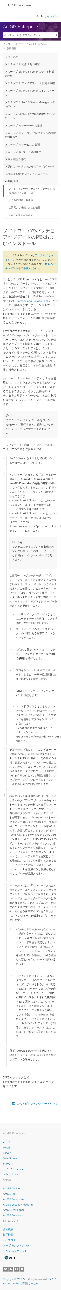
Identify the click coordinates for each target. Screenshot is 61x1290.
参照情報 (11, 48)
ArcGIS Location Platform (18, 1204)
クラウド (8, 1163)
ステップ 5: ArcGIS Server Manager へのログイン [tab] (30, 104)
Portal (6, 1147)
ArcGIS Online (11, 1188)
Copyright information (21, 214)
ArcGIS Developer (13, 1209)
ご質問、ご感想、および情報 (24, 207)
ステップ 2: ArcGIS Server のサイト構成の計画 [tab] (29, 73)
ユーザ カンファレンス (16, 1245)
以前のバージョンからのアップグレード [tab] (30, 166)
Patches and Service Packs (33, 300)
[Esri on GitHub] (16, 1269)
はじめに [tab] (12, 57)
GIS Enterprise (19, 5)
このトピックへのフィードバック (37, 1103)
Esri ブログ (9, 1240)
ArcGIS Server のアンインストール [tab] (27, 173)
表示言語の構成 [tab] (16, 159)
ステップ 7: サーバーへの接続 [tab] (24, 125)
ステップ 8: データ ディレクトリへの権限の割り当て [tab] (30, 135)
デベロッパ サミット (15, 1250)
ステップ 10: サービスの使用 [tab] (24, 151)
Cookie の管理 (19, 1283)
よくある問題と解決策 (21, 200)
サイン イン (51, 16)
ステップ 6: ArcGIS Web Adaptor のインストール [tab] (30, 116)
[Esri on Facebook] (10, 1269)
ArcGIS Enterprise (13, 1199)
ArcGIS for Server (38, 44)
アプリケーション (13, 1169)
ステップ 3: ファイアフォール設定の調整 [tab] (31, 83)
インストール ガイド (14, 44)
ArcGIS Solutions (13, 1215)
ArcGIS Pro (9, 1193)
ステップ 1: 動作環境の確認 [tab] (23, 64)
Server (7, 1152)
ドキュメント (11, 1174)
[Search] (37, 16)
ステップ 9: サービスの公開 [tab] (23, 144)
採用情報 (8, 1234)
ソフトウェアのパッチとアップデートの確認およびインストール (32, 190)
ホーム (7, 1142)
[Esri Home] (9, 1257)
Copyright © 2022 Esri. (15, 1279)
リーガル (33, 1283)
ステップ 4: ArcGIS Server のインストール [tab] (29, 92)
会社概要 (8, 1229)
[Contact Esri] (22, 1269)
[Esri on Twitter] (5, 1269)
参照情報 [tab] (12, 181)
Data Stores (10, 1158)
